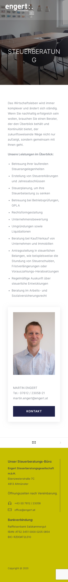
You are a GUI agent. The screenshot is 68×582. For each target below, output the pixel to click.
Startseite (14, 556)
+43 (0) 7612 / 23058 (27, 503)
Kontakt (34, 411)
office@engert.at (24, 510)
